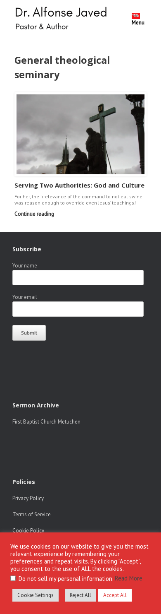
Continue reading (34, 213)
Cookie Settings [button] (35, 595)
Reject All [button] (80, 595)
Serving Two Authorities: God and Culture (79, 185)
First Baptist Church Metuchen (46, 421)
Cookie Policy (28, 530)
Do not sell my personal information (65, 579)
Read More (128, 578)
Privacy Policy (28, 498)
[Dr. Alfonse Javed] (62, 19)
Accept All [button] (115, 595)
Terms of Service (31, 514)
